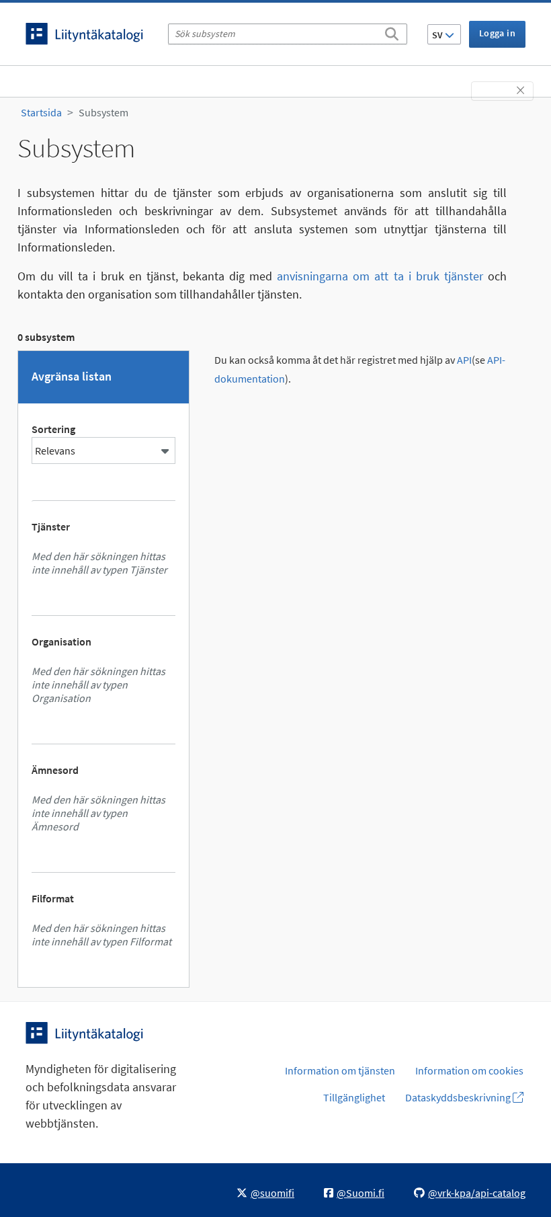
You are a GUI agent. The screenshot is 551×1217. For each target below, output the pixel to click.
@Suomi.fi (360, 1193)
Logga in (497, 33)
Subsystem (103, 112)
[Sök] (391, 31)
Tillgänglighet (354, 1097)
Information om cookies (469, 1070)
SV (438, 35)
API (464, 360)
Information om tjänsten (340, 1070)
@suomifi (272, 1193)
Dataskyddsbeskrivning (459, 1097)
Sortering (53, 429)
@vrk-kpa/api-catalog (476, 1193)
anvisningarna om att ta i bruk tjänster (380, 276)
